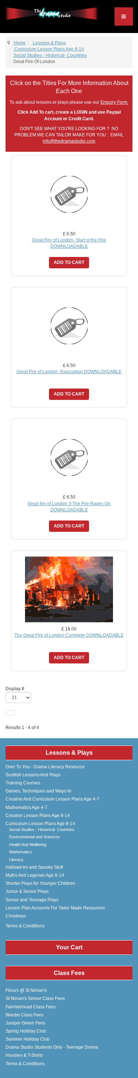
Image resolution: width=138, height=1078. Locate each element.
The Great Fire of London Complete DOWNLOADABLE (69, 635)
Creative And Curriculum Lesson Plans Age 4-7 (52, 799)
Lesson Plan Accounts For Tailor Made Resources (55, 907)
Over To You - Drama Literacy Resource (45, 766)
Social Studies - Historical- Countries (49, 55)
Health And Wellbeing (27, 844)
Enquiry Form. (114, 102)
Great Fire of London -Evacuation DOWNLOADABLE (69, 371)
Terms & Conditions (25, 925)
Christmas (16, 916)
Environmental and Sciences (34, 837)
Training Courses (23, 782)
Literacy (16, 859)
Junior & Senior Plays (27, 891)
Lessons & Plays (49, 42)
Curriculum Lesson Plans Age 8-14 (48, 49)
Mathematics (20, 852)
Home (20, 42)
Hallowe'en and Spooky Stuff (34, 867)
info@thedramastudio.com (69, 141)
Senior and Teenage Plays (32, 899)
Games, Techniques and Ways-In (38, 791)
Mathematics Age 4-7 (26, 807)
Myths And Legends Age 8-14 (35, 875)
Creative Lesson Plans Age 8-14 (38, 815)
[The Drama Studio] (52, 13)
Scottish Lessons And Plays (33, 774)
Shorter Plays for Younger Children (40, 883)
